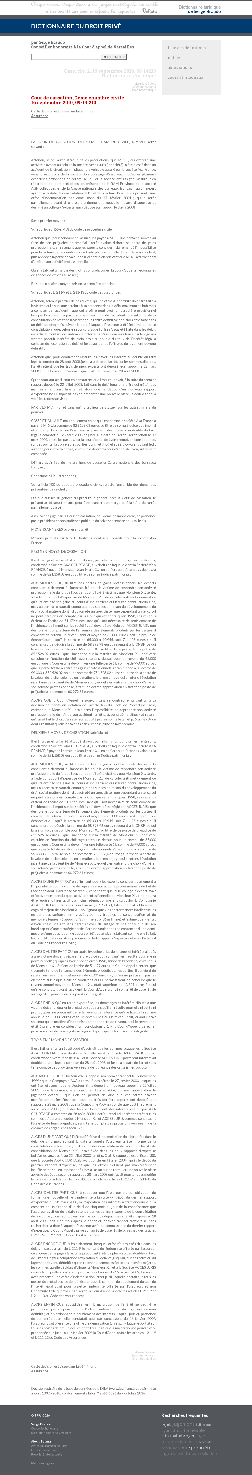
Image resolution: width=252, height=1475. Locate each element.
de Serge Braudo (204, 11)
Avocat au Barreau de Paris (49, 1445)
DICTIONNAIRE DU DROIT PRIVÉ (76, 26)
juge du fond (174, 1453)
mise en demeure (179, 1441)
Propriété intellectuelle (46, 1454)
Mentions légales (42, 1463)
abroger (187, 1435)
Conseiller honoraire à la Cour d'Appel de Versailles (51, 1428)
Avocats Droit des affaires (144, 1356)
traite (207, 1424)
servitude (205, 1442)
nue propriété (196, 1447)
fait (198, 1424)
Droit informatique (44, 1450)
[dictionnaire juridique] (94, 8)
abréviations (180, 67)
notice (174, 57)
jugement (183, 1424)
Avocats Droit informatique (143, 88)
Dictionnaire (191, 7)
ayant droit (171, 1430)
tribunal (169, 1435)
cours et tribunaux (186, 77)
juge (201, 1435)
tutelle (192, 1454)
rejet (166, 1424)
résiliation (207, 1453)
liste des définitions (187, 47)
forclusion (170, 1447)
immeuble (194, 1430)
